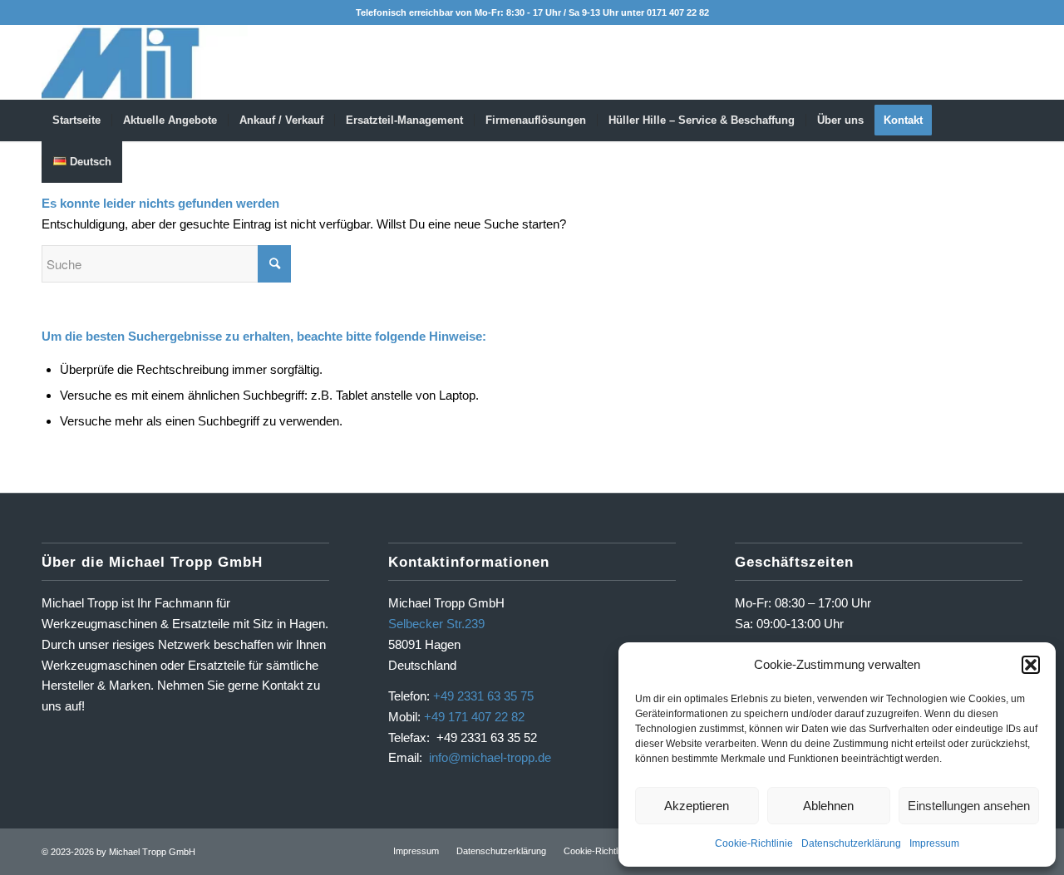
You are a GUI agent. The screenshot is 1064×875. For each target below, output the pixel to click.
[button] (1030, 664)
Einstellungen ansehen (969, 806)
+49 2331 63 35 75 (483, 696)
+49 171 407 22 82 (474, 717)
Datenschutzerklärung (851, 843)
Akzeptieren (696, 806)
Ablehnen (828, 806)
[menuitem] (76, 120)
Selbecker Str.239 (436, 624)
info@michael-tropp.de (490, 757)
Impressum (934, 843)
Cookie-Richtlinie (754, 843)
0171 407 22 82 (678, 12)
